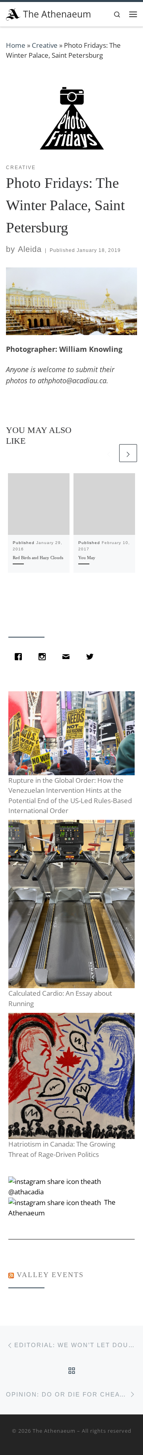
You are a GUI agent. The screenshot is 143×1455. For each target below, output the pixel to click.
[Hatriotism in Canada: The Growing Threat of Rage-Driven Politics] (71, 1076)
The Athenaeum (54, 1430)
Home (15, 45)
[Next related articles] (128, 453)
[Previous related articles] (109, 453)
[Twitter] (92, 657)
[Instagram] (44, 657)
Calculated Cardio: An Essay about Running (60, 998)
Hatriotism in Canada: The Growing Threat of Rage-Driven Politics (61, 1149)
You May (86, 557)
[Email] (68, 657)
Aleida (30, 249)
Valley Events (50, 1275)
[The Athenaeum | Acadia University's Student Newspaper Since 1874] (13, 13)
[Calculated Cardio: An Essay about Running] (71, 904)
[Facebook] (20, 657)
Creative (45, 45)
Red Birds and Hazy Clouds (38, 557)
